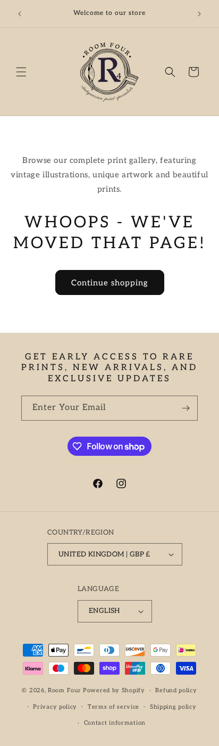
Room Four (64, 690)
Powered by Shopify (114, 690)
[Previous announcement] (19, 14)
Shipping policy (173, 706)
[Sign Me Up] (185, 408)
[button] (21, 72)
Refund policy (176, 690)
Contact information (115, 722)
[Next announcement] (199, 14)
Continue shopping (109, 283)
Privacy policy (55, 706)
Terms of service (113, 706)
